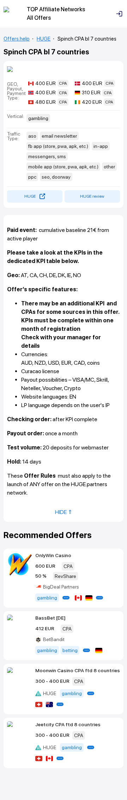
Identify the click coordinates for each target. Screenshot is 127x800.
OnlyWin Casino (53, 555)
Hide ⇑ (63, 512)
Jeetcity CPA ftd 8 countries (68, 724)
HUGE (43, 39)
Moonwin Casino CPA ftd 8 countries (77, 670)
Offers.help (17, 39)
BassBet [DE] (50, 618)
